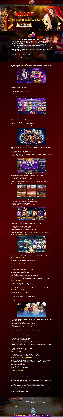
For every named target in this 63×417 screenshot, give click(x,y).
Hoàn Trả (38, 5)
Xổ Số (31, 5)
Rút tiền (44, 401)
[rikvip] (21, 415)
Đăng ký (44, 400)
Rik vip (15, 92)
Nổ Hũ (27, 5)
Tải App (34, 5)
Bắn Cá (20, 5)
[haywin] (41, 415)
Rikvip (33, 40)
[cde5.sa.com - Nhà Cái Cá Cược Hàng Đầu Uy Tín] (31, 2)
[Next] (60, 18)
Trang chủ (16, 5)
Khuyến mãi (44, 404)
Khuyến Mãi (43, 5)
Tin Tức (47, 5)
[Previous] (2, 18)
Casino (24, 5)
